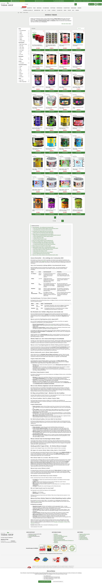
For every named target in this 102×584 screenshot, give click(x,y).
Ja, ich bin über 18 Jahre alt (45, 581)
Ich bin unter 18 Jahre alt (58, 581)
